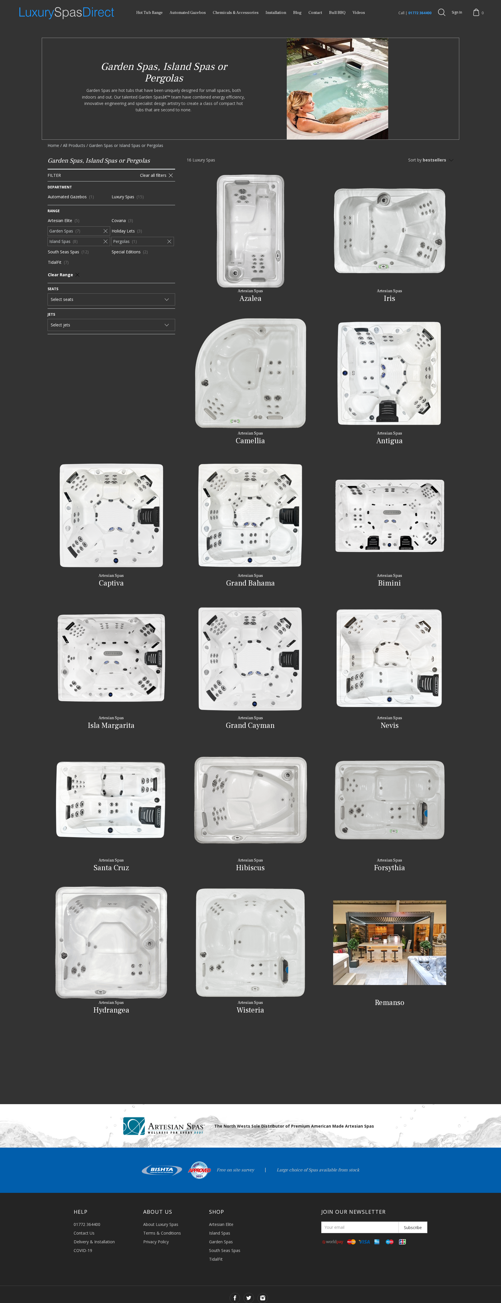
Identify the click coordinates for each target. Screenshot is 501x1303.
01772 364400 (419, 12)
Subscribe (413, 1227)
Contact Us (84, 1233)
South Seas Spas (224, 1250)
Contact (315, 12)
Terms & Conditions (162, 1233)
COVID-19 (83, 1250)
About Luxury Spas (160, 1224)
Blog (297, 12)
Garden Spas (221, 1241)
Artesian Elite (221, 1224)
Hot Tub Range (149, 12)
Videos (359, 12)
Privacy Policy (156, 1241)
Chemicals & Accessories (236, 12)
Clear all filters (153, 175)
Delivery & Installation (94, 1241)
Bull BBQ (337, 12)
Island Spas (219, 1233)
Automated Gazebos (188, 12)
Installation (276, 12)
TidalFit (216, 1259)
